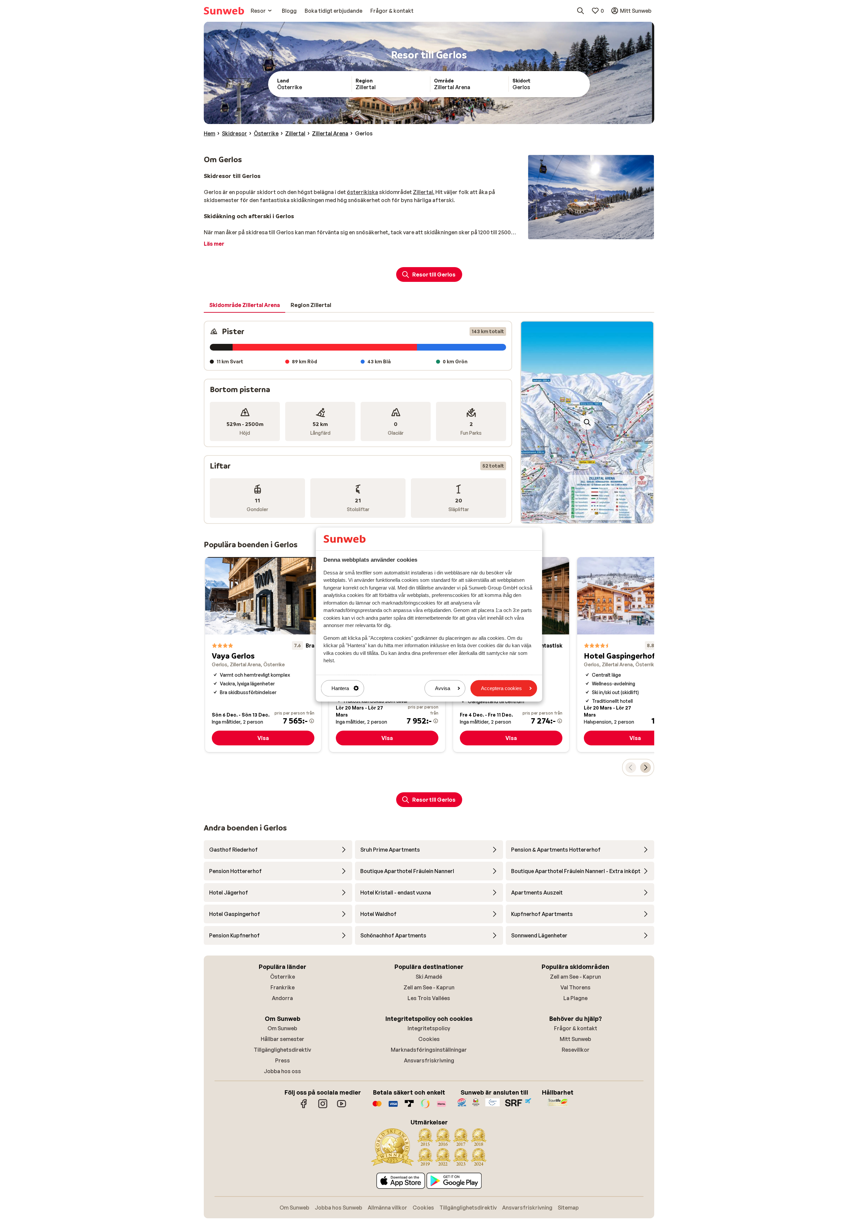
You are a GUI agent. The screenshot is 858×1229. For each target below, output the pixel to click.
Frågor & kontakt (575, 1028)
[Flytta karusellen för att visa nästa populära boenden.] (645, 767)
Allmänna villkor (387, 1207)
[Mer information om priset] (311, 721)
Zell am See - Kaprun (429, 987)
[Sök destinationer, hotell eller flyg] (580, 10)
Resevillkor (576, 1049)
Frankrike (282, 987)
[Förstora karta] (587, 422)
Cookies (429, 1039)
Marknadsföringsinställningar (429, 1049)
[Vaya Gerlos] (263, 654)
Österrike (282, 976)
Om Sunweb (282, 1028)
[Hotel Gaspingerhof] (635, 654)
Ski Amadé (429, 976)
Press (282, 1060)
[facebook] (304, 1107)
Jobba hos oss (282, 1071)
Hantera (340, 688)
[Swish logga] (425, 1107)
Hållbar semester (282, 1039)
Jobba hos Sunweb (338, 1207)
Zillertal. (423, 192)
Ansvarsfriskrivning (429, 1060)
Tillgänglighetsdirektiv (282, 1049)
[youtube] (341, 1107)
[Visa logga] (393, 1107)
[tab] (244, 305)
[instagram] (322, 1107)
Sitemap (568, 1207)
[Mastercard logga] (377, 1107)
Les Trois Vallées (429, 998)
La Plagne (575, 998)
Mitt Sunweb (575, 1039)
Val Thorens (575, 987)
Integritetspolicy (429, 1028)
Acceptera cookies (501, 688)
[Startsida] (224, 11)
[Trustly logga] (409, 1107)
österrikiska (362, 192)
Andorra (282, 998)
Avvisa (442, 688)
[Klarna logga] (441, 1107)
